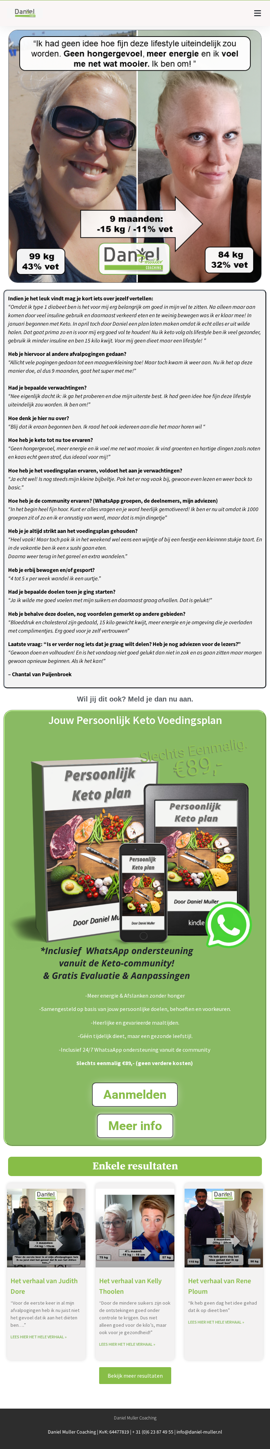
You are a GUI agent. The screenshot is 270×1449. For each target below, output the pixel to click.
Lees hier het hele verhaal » (39, 1336)
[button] (257, 13)
